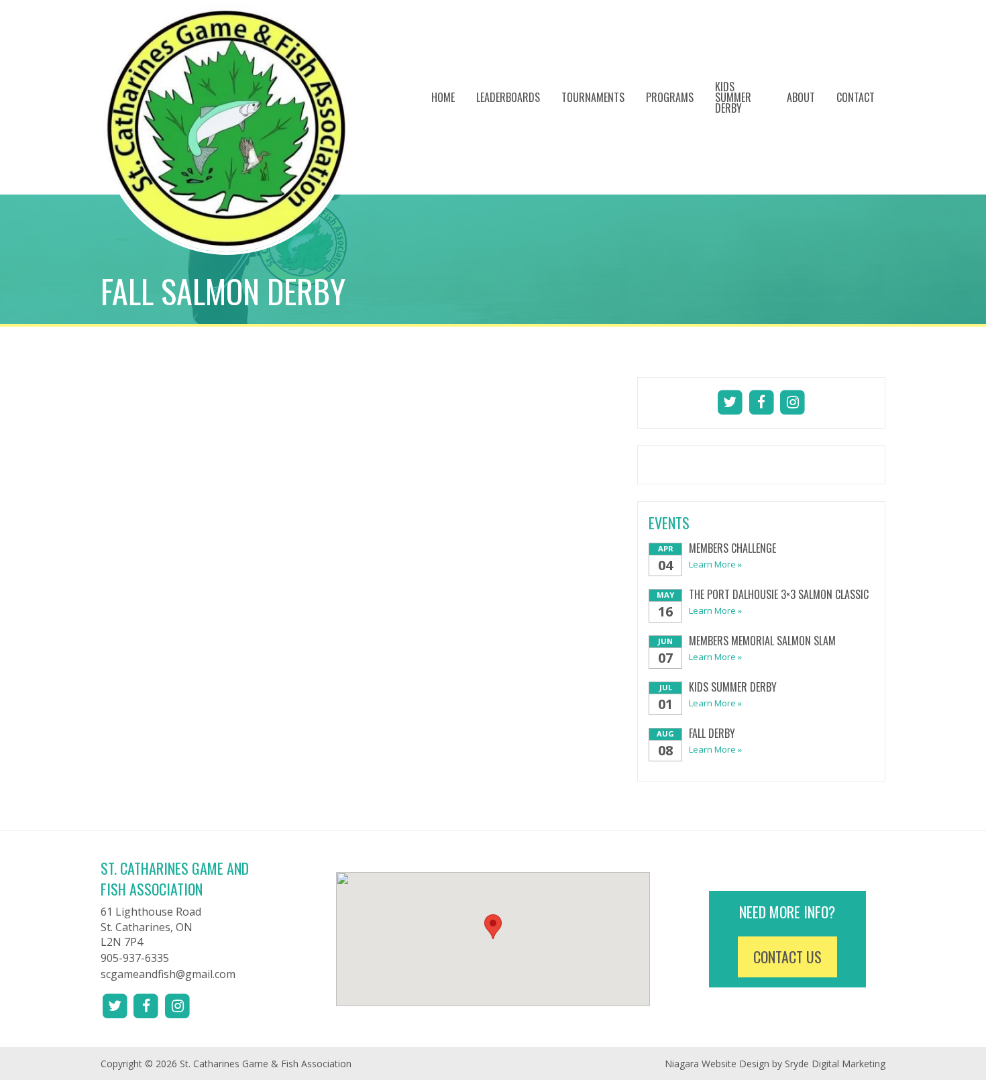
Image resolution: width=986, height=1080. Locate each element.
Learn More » (715, 564)
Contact (855, 97)
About (801, 97)
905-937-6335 (135, 958)
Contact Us (787, 956)
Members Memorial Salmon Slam (762, 641)
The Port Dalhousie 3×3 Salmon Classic (779, 594)
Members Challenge (732, 548)
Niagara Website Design (717, 1063)
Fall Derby (712, 733)
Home (443, 97)
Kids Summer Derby (733, 97)
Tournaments (592, 97)
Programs (670, 97)
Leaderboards (508, 97)
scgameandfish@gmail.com (168, 974)
